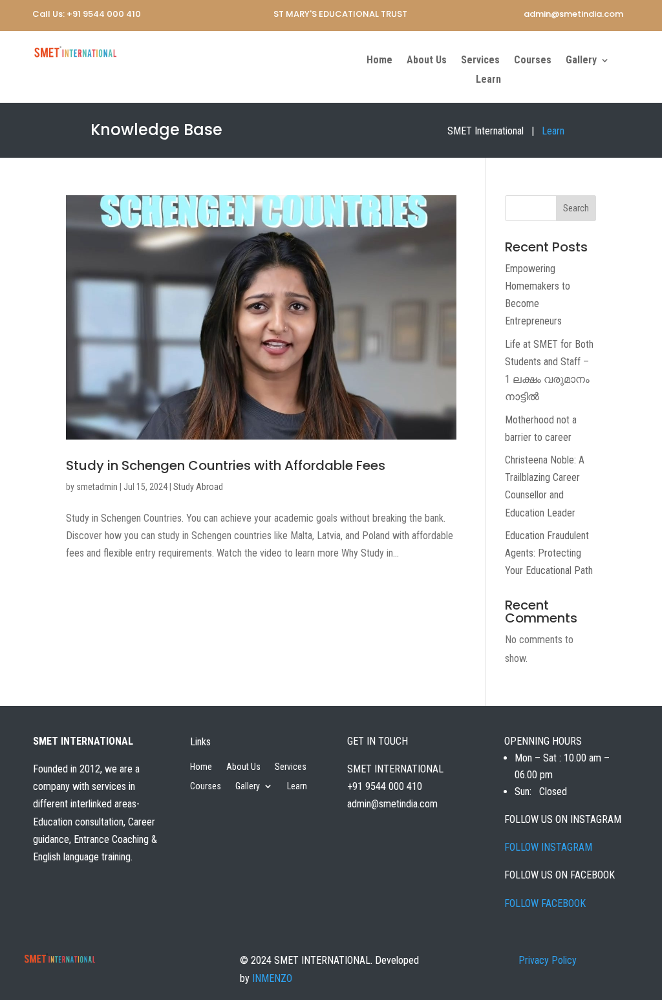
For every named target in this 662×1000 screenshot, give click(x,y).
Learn (488, 80)
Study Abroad (198, 487)
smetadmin (97, 487)
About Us (427, 61)
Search (576, 208)
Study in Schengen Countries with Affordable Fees (225, 465)
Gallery (581, 61)
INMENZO (272, 978)
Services (480, 61)
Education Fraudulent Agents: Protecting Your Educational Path (549, 553)
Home (379, 61)
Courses (532, 61)
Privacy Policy (547, 960)
